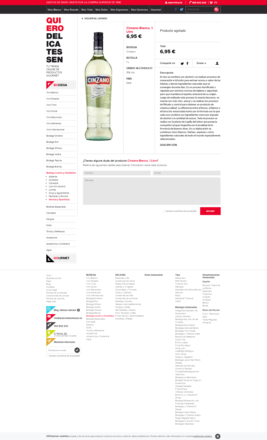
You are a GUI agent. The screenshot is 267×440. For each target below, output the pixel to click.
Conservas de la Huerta (126, 298)
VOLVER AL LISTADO (95, 18)
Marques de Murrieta (185, 365)
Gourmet (156, 9)
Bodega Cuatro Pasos (185, 412)
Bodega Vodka (53, 154)
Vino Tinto (87, 9)
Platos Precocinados (125, 284)
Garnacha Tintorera (184, 298)
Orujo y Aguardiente (59, 193)
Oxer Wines (180, 354)
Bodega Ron (52, 142)
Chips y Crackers (123, 292)
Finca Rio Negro (183, 345)
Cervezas (51, 213)
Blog (48, 284)
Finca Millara (181, 389)
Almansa (207, 300)
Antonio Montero (183, 316)
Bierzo (206, 302)
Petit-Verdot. (181, 281)
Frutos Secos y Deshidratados (129, 316)
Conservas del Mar (124, 295)
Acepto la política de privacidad (181, 211)
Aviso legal (51, 290)
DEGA (60, 85)
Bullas (205, 305)
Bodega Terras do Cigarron (188, 380)
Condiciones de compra (57, 295)
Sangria (50, 219)
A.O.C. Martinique (211, 314)
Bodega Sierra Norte (185, 325)
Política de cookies (55, 298)
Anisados (53, 180)
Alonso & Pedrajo (183, 368)
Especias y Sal (122, 278)
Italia (205, 316)
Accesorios (51, 237)
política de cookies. (202, 436)
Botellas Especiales (56, 206)
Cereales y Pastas (123, 318)
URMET (61, 258)
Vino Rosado (71, 9)
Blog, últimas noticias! (65, 310)
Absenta (53, 176)
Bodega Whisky (54, 148)
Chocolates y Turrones (126, 289)
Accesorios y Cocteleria (58, 243)
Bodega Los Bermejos (185, 377)
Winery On (180, 348)
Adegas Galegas (183, 386)
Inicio (48, 275)
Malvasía (179, 286)
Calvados (53, 183)
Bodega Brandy (54, 166)
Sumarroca (180, 383)
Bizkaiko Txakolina (211, 285)
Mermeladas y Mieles (125, 310)
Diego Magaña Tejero (185, 418)
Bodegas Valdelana (184, 424)
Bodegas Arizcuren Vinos (187, 421)
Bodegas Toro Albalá (185, 331)
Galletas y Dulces (123, 301)
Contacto (50, 287)
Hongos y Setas (122, 307)
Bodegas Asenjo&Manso (187, 328)
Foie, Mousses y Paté (125, 313)
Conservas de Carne (125, 281)
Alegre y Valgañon (184, 357)
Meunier (179, 292)
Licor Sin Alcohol (57, 186)
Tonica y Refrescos (55, 231)
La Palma (207, 288)
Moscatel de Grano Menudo (188, 289)
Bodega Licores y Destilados (61, 172)
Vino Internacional (55, 129)
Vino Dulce (101, 9)
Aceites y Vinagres (124, 286)
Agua (49, 250)
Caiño (178, 301)
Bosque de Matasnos (185, 336)
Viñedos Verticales (184, 392)
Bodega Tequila (54, 160)
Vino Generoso (139, 9)
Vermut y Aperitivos (59, 199)
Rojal (177, 295)
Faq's (48, 281)
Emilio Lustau (181, 342)
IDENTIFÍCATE (175, 2)
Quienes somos (53, 278)
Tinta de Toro (181, 284)
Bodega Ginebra (54, 135)
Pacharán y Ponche (58, 196)
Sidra (49, 225)
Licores (52, 189)
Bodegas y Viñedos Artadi (187, 333)
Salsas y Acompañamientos (128, 304)
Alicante (206, 297)
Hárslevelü (180, 278)
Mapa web (51, 301)
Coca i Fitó (180, 339)
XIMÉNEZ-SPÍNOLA (184, 351)
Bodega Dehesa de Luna (187, 400)
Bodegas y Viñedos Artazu (188, 415)
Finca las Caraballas (184, 403)
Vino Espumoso (119, 9)
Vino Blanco (54, 9)
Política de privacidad (56, 292)
